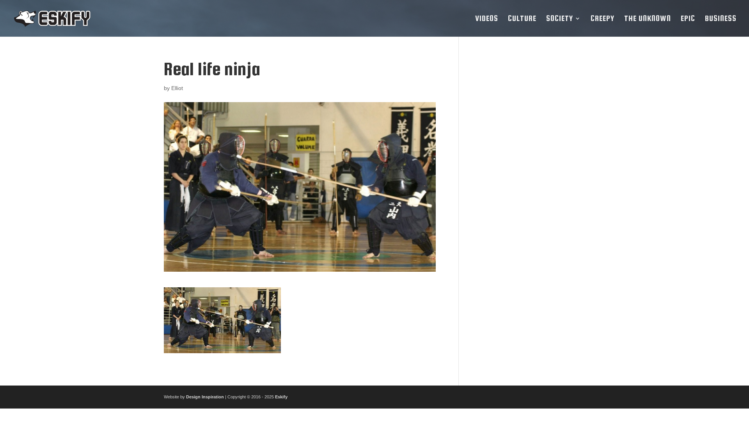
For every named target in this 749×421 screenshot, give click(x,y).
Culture (522, 19)
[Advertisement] (527, 176)
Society (559, 19)
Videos (486, 19)
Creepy (602, 19)
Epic (688, 19)
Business (721, 19)
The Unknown (647, 19)
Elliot (177, 88)
